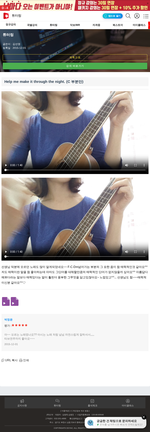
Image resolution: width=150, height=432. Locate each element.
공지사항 (22, 405)
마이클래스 (139, 24)
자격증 (96, 24)
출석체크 (92, 405)
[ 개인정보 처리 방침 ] (81, 411)
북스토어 (118, 24)
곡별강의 (32, 24)
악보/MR (75, 24)
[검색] (130, 15)
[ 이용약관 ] (65, 411)
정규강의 (11, 24)
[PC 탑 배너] (75, 5)
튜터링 (53, 24)
